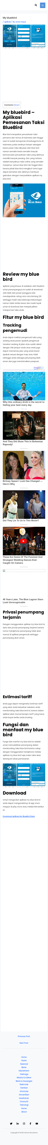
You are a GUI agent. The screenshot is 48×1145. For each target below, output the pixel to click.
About (24, 1112)
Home (24, 1057)
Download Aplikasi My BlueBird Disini (19, 816)
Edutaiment (24, 1070)
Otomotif (24, 1101)
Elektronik (24, 1084)
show (16, 105)
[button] (36, 5)
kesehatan (24, 1098)
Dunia (24, 1060)
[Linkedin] (17, 1123)
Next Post (24, 1043)
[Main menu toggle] (42, 5)
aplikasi (7, 22)
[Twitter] (11, 1123)
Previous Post (24, 1036)
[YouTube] (37, 1123)
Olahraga (24, 1074)
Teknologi (24, 1105)
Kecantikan (24, 1094)
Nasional (24, 1064)
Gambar (24, 1088)
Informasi (24, 1091)
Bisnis (24, 1067)
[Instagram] (24, 1123)
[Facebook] (30, 1123)
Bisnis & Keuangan (24, 1081)
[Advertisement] (24, 76)
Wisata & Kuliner (24, 1077)
